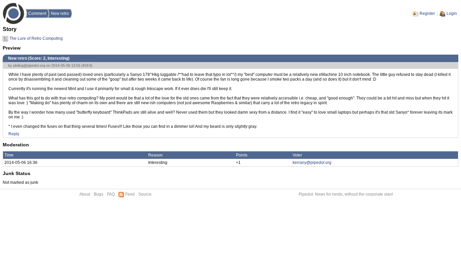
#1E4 (87, 65)
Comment (37, 13)
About (84, 194)
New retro (60, 13)
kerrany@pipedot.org (312, 162)
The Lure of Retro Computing (36, 38)
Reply (13, 134)
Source (145, 194)
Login (451, 13)
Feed (130, 194)
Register (427, 13)
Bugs (98, 194)
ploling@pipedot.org (29, 65)
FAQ (111, 194)
